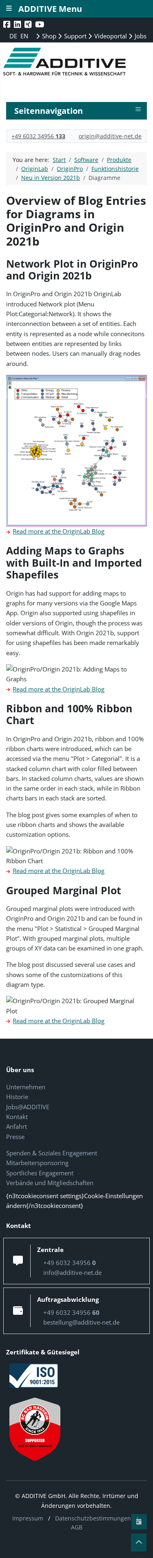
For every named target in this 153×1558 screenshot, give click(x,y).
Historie (17, 1097)
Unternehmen (25, 1087)
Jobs (139, 36)
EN (24, 36)
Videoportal (110, 36)
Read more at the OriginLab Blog (58, 531)
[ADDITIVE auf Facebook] (7, 24)
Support (74, 36)
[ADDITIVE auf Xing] (28, 24)
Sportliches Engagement (39, 1173)
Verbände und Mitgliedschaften (49, 1183)
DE (14, 36)
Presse (15, 1136)
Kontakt (17, 1117)
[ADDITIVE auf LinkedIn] (18, 24)
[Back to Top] (138, 1542)
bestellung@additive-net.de (81, 1322)
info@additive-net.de (72, 1272)
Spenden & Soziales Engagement (51, 1153)
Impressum (27, 1518)
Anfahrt (16, 1126)
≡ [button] (138, 109)
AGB (76, 1527)
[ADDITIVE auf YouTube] (40, 24)
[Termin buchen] (139, 1521)
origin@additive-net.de (110, 136)
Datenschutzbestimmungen (93, 1518)
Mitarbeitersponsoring (37, 1163)
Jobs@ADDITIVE (27, 1107)
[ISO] (33, 1375)
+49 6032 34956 (38, 136)
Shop (48, 36)
